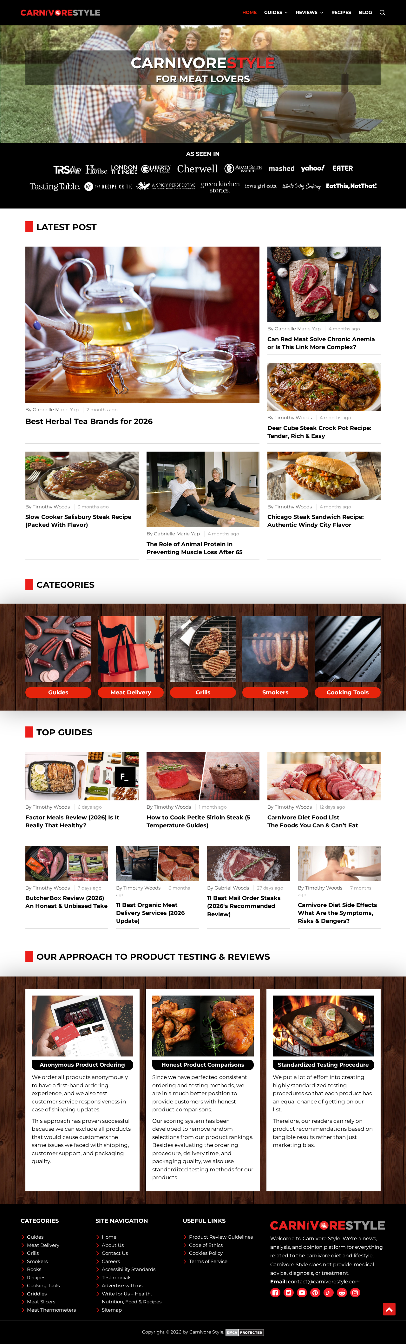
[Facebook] (275, 1292)
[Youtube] (302, 1292)
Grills (203, 692)
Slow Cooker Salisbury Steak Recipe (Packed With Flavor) (78, 520)
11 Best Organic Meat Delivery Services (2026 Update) (150, 913)
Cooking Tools (348, 692)
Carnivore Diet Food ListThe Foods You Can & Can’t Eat (312, 821)
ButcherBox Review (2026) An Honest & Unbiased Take (66, 902)
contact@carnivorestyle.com (324, 1282)
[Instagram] (355, 1292)
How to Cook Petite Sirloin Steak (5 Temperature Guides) (198, 821)
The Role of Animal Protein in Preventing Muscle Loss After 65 (195, 548)
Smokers (275, 692)
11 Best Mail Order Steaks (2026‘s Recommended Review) (244, 906)
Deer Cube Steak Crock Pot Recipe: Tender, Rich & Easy (319, 432)
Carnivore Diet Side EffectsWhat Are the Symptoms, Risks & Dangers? (337, 913)
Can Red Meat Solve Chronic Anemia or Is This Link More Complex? (321, 343)
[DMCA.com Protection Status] (245, 1332)
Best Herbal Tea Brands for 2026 (89, 421)
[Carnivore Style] (60, 13)
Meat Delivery (130, 692)
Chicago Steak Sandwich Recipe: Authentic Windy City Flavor (315, 520)
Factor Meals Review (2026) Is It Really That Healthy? (72, 821)
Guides (58, 692)
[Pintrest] (315, 1292)
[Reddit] (342, 1292)
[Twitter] (289, 1292)
